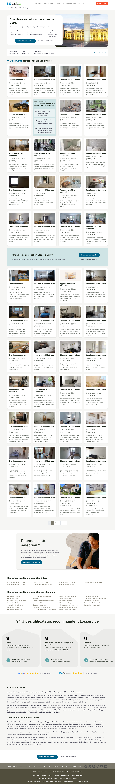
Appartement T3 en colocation (16, 154)
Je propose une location (46, 41)
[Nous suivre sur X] (90, 766)
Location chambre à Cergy (16, 585)
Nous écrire (77, 766)
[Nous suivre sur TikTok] (98, 766)
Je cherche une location (25, 41)
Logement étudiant (77, 775)
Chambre (56, 775)
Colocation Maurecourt (14, 609)
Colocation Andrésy (39, 605)
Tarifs (28, 766)
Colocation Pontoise (13, 603)
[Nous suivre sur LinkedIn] (105, 766)
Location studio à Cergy (41, 582)
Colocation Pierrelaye (66, 601)
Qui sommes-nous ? (15, 766)
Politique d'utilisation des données (51, 781)
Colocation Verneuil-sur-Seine (68, 605)
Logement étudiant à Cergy (93, 582)
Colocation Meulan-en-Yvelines (94, 603)
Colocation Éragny (13, 607)
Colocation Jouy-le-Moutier (16, 601)
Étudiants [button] (59, 4)
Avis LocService (52, 778)
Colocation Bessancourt (92, 605)
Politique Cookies (68, 781)
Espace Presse (40, 766)
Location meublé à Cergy (67, 585)
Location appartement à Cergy (43, 585)
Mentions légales (56, 766)
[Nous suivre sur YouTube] (102, 766)
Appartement (35, 775)
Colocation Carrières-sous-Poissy (95, 598)
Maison (44, 775)
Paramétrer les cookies (81, 781)
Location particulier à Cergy (16, 582)
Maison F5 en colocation (18, 227)
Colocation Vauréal (13, 596)
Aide (67, 766)
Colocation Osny (12, 598)
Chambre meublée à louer (19, 80)
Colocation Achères (65, 598)
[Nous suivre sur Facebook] (86, 766)
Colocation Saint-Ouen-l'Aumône (43, 601)
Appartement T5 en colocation (93, 228)
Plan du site (65, 772)
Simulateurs (71, 4)
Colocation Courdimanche (15, 605)
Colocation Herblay (65, 603)
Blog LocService (41, 778)
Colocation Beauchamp (92, 601)
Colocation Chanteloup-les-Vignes (44, 609)
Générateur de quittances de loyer (68, 778)
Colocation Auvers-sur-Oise (68, 607)
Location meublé (65, 775)
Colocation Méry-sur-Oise (67, 609)
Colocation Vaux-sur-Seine (41, 607)
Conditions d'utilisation (33, 781)
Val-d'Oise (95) (13, 8)
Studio (49, 775)
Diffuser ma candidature (31, 562)
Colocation (48, 4)
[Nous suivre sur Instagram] (94, 766)
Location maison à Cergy (67, 582)
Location (38, 4)
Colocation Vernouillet (91, 596)
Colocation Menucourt (40, 603)
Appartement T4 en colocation (42, 154)
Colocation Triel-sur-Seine (67, 596)
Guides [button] (80, 4)
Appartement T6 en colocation (42, 391)
